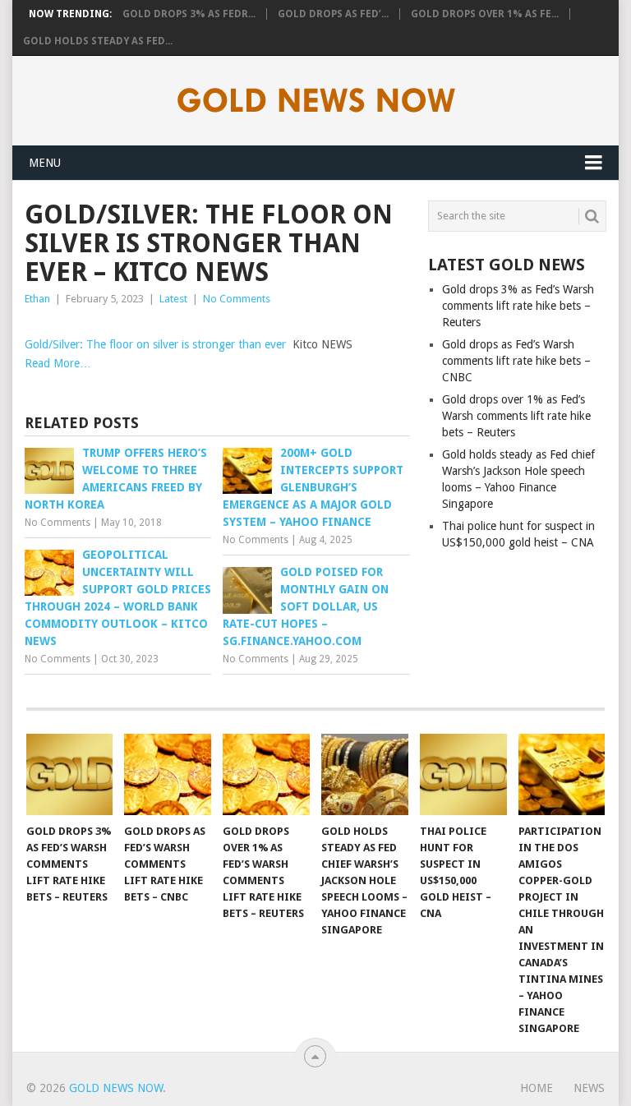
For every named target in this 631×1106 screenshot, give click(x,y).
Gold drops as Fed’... (333, 14)
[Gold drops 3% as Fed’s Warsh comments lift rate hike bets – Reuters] (69, 774)
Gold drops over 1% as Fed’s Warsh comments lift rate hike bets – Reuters (516, 416)
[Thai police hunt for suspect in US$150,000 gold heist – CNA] (463, 774)
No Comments (236, 299)
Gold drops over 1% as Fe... (485, 14)
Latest (173, 299)
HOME (536, 1087)
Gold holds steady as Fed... (98, 41)
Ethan (37, 299)
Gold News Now (116, 1087)
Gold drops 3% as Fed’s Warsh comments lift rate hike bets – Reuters (518, 306)
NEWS (589, 1087)
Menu (45, 162)
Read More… (58, 363)
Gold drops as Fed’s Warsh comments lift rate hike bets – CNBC (516, 361)
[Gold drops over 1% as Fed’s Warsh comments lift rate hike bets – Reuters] (266, 774)
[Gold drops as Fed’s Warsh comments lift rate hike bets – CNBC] (167, 774)
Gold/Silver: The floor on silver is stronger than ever (155, 344)
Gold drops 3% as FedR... (189, 14)
